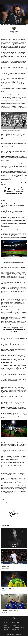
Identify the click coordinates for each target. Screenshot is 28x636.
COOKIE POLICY (15, 625)
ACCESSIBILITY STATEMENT (18, 627)
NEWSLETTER (7, 627)
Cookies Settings (15, 629)
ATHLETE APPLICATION (17, 622)
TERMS (5, 625)
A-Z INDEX (6, 629)
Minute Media (12, 634)
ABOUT (5, 622)
